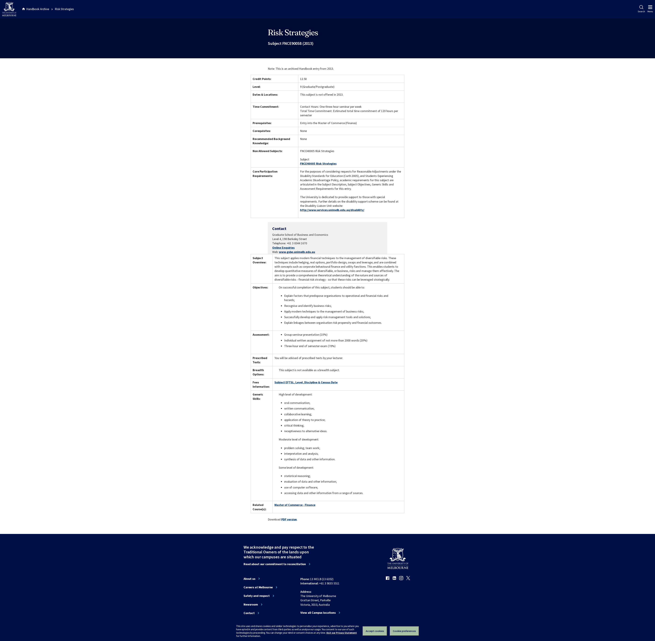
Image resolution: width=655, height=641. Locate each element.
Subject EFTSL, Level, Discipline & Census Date (306, 382)
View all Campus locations (318, 613)
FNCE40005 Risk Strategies (318, 164)
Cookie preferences (404, 631)
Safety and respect (257, 596)
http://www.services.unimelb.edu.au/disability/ (332, 210)
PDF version (289, 519)
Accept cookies (375, 631)
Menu (650, 11)
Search (641, 11)
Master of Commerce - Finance (294, 505)
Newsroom (251, 604)
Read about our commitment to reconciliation (275, 564)
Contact (249, 613)
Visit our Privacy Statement (341, 632)
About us (249, 579)
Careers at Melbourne (258, 587)
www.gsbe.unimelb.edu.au (297, 252)
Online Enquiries (283, 248)
